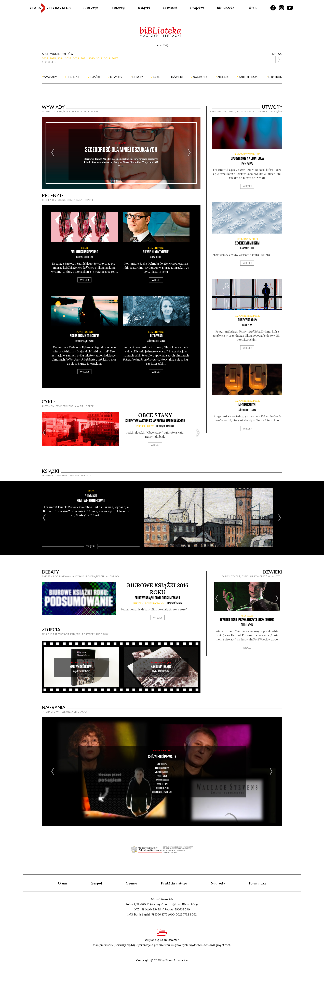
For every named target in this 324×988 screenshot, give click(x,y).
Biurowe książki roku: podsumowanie (157, 598)
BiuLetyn (90, 8)
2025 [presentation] (53, 58)
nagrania (200, 76)
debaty (137, 76)
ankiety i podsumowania (149, 603)
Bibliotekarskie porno (84, 252)
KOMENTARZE (156, 248)
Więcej (84, 279)
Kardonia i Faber (161, 667)
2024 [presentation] (60, 58)
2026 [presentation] (45, 58)
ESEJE (84, 248)
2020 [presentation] (91, 58)
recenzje (73, 76)
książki (95, 76)
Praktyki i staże (174, 883)
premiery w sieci (247, 239)
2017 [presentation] (115, 58)
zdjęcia (222, 76)
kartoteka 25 (248, 76)
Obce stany (155, 415)
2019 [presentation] (99, 58)
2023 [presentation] (68, 58)
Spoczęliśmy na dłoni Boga (247, 158)
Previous (53, 152)
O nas (63, 883)
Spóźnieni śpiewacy (162, 756)
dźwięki (177, 76)
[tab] (46, 58)
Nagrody (218, 883)
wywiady (50, 76)
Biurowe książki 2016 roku (157, 589)
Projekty (197, 8)
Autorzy (118, 8)
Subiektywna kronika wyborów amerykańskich (155, 421)
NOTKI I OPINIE (84, 332)
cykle (157, 76)
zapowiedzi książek (247, 154)
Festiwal (170, 8)
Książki (144, 8)
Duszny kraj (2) (247, 320)
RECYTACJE (247, 615)
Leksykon (275, 76)
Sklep (252, 8)
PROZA (90, 491)
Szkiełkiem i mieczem (247, 243)
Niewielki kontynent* (156, 252)
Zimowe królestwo (91, 500)
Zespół (96, 883)
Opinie (131, 883)
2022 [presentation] (76, 58)
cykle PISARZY (145, 426)
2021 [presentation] (84, 58)
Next (189, 152)
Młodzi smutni (247, 405)
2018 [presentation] (107, 58)
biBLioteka (226, 8)
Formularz (257, 883)
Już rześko (156, 336)
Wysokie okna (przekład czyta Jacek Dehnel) (247, 620)
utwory (116, 76)
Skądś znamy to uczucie (84, 336)
